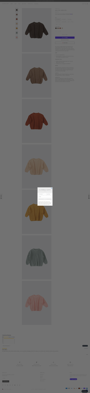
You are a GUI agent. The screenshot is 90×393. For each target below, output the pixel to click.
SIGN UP (45, 199)
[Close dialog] (51, 188)
